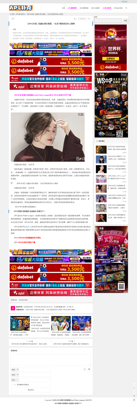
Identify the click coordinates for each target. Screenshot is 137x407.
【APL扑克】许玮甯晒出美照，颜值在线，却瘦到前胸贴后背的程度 (116, 188)
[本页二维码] (134, 400)
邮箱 (15, 375)
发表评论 (83, 19)
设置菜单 (124, 1)
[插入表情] (84, 369)
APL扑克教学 (95, 8)
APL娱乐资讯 (118, 8)
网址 (13, 380)
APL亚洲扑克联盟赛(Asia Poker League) (71, 400)
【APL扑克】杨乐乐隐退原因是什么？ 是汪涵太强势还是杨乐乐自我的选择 (116, 168)
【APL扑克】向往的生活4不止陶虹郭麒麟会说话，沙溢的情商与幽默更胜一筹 (116, 198)
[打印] (75, 18)
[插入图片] (89, 369)
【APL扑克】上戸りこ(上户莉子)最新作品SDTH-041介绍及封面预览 (116, 178)
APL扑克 (59, 307)
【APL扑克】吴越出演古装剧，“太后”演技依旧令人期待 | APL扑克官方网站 (50, 309)
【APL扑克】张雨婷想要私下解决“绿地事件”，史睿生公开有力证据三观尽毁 (116, 207)
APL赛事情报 (84, 8)
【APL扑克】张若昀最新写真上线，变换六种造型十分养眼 (116, 217)
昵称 (15, 370)
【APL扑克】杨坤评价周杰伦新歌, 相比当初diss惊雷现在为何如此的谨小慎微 (116, 149)
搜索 (95, 17)
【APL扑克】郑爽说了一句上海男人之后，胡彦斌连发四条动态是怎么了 (116, 159)
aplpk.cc (28, 227)
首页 (63, 8)
